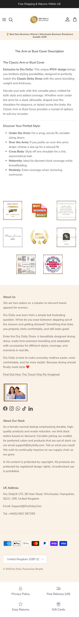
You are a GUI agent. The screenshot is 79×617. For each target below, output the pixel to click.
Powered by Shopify (32, 568)
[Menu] (4, 19)
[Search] (12, 19)
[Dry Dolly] (39, 19)
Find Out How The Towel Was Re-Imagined (31, 374)
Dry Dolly (16, 568)
